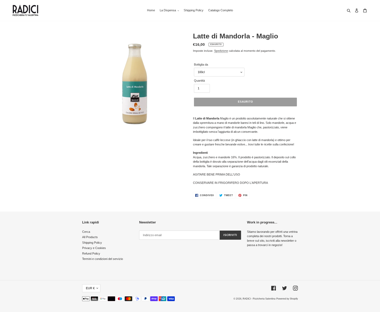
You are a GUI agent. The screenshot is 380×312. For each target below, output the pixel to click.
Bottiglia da (201, 64)
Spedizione (221, 50)
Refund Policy (91, 253)
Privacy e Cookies (94, 248)
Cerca (86, 231)
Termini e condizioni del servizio (102, 258)
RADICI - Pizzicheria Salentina (259, 298)
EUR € (90, 288)
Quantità (199, 80)
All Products (90, 237)
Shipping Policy (92, 242)
